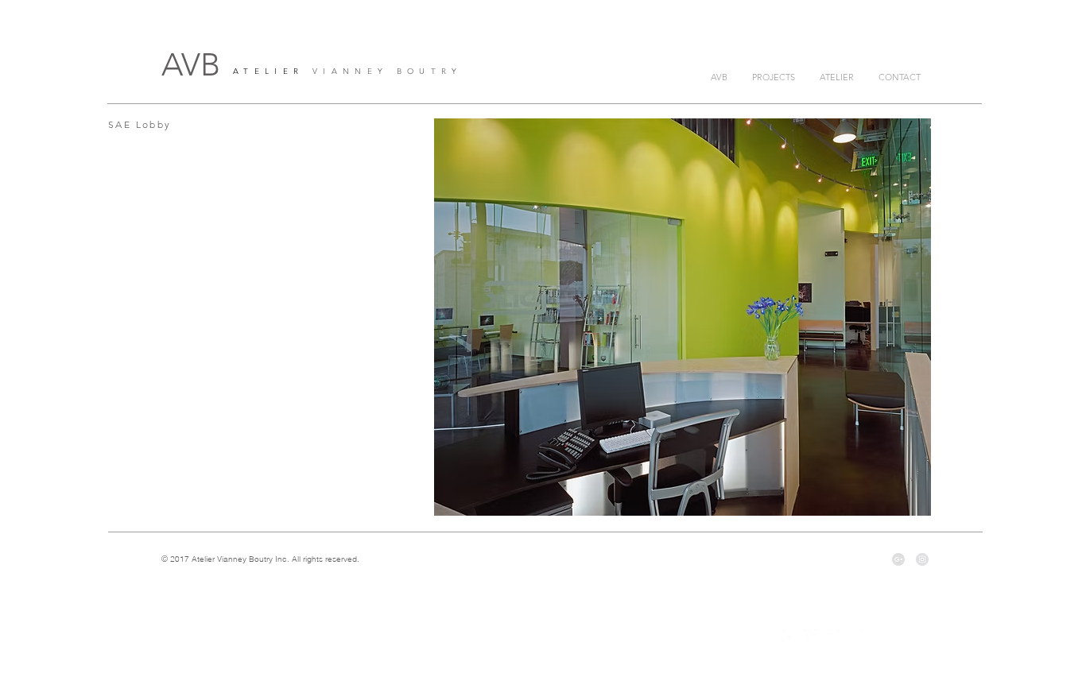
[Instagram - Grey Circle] (922, 559)
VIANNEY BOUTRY (383, 71)
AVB (190, 64)
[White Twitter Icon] (811, 637)
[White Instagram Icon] (854, 637)
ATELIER (268, 71)
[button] (682, 317)
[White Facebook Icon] (789, 637)
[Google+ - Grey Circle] (898, 559)
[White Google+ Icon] (832, 637)
